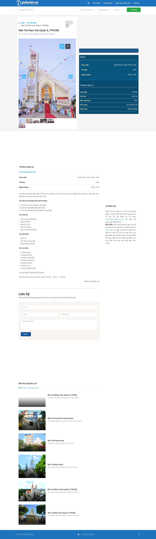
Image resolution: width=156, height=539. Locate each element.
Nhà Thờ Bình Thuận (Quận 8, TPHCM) (62, 489)
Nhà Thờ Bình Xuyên (55, 465)
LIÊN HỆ (136, 3)
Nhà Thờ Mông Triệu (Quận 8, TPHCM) (62, 395)
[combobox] (87, 10)
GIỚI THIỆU (96, 3)
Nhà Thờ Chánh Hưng (56, 441)
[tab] (62, 46)
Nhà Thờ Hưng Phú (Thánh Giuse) (60, 418)
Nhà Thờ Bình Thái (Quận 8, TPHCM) (62, 513)
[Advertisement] (108, 31)
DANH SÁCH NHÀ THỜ (122, 3)
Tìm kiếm (133, 10)
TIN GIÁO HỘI (107, 3)
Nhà (22, 23)
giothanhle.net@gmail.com (114, 219)
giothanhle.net (110, 230)
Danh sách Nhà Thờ (87, 534)
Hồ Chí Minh (31, 23)
